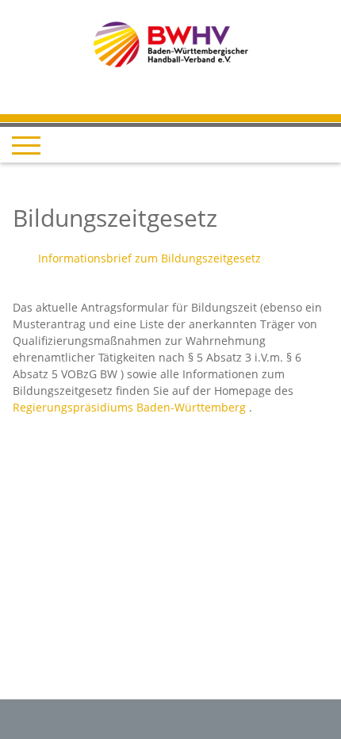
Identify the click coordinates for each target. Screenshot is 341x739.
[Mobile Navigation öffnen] (26, 145)
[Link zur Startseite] (171, 43)
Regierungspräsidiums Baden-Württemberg (129, 407)
